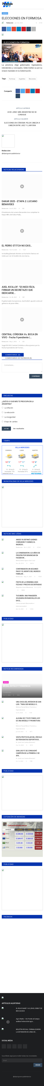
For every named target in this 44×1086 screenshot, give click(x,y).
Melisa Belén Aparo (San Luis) (25, 560)
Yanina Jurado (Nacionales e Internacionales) (25, 604)
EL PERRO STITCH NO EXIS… (17, 245)
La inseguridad (9, 417)
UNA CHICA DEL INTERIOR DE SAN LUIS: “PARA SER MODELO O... (28, 703)
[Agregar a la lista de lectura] (33, 29)
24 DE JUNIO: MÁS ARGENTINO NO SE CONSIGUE (22, 113)
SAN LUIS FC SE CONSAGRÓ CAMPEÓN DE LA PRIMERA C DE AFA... (28, 753)
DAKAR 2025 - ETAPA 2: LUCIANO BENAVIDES (19, 203)
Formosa (12, 79)
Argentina (22, 79)
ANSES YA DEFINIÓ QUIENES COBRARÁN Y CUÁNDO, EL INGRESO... (26, 542)
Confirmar (36, 376)
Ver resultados (18, 428)
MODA (6, 682)
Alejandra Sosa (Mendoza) (24, 587)
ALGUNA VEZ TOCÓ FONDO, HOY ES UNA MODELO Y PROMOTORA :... (28, 720)
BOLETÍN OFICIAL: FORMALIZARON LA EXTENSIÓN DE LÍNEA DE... (28, 1030)
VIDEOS (5, 13)
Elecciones (32, 79)
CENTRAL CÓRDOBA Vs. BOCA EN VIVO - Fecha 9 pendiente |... (20, 336)
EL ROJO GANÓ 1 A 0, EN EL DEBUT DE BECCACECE (29, 1009)
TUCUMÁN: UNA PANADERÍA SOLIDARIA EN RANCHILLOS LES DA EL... (28, 598)
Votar (6, 428)
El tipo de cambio (10, 421)
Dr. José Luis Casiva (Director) (25, 742)
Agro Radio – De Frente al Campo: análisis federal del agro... (28, 1020)
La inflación (8, 408)
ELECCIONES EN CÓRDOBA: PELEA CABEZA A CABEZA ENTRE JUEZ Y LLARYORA (22, 124)
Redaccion (9, 23)
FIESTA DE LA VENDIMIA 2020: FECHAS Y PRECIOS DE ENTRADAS (29, 583)
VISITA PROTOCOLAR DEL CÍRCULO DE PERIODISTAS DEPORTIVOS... (29, 738)
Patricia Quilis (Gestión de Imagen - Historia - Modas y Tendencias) (20, 691)
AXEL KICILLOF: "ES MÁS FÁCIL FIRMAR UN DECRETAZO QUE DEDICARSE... (18, 290)
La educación (9, 412)
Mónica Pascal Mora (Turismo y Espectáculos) (26, 708)
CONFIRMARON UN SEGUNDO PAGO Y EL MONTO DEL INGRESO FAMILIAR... (28, 571)
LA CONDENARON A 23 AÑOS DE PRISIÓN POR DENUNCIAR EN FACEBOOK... (28, 555)
